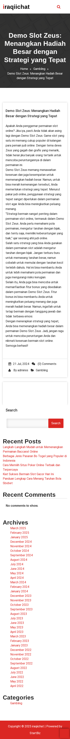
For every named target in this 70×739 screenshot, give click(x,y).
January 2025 (19, 537)
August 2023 (18, 614)
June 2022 (17, 677)
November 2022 (20, 654)
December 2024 (21, 541)
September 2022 (21, 663)
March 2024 (18, 582)
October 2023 (19, 605)
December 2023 (21, 596)
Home (24, 69)
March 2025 (18, 528)
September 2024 (21, 555)
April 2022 (17, 686)
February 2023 (19, 641)
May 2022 (16, 681)
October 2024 (19, 551)
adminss (23, 370)
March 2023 (18, 636)
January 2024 (19, 591)
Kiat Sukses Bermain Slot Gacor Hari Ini (28, 474)
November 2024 (20, 546)
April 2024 (17, 578)
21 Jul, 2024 (21, 364)
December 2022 (21, 650)
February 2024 (19, 587)
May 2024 (16, 573)
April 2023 (17, 632)
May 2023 (16, 627)
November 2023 (20, 600)
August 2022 (18, 668)
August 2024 (18, 560)
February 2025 (19, 532)
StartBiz (35, 733)
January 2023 (19, 645)
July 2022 (16, 672)
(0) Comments (46, 364)
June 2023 (17, 623)
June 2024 (17, 569)
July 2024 (16, 564)
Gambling (39, 69)
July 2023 (16, 618)
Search (11, 410)
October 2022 (19, 659)
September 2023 (21, 609)
